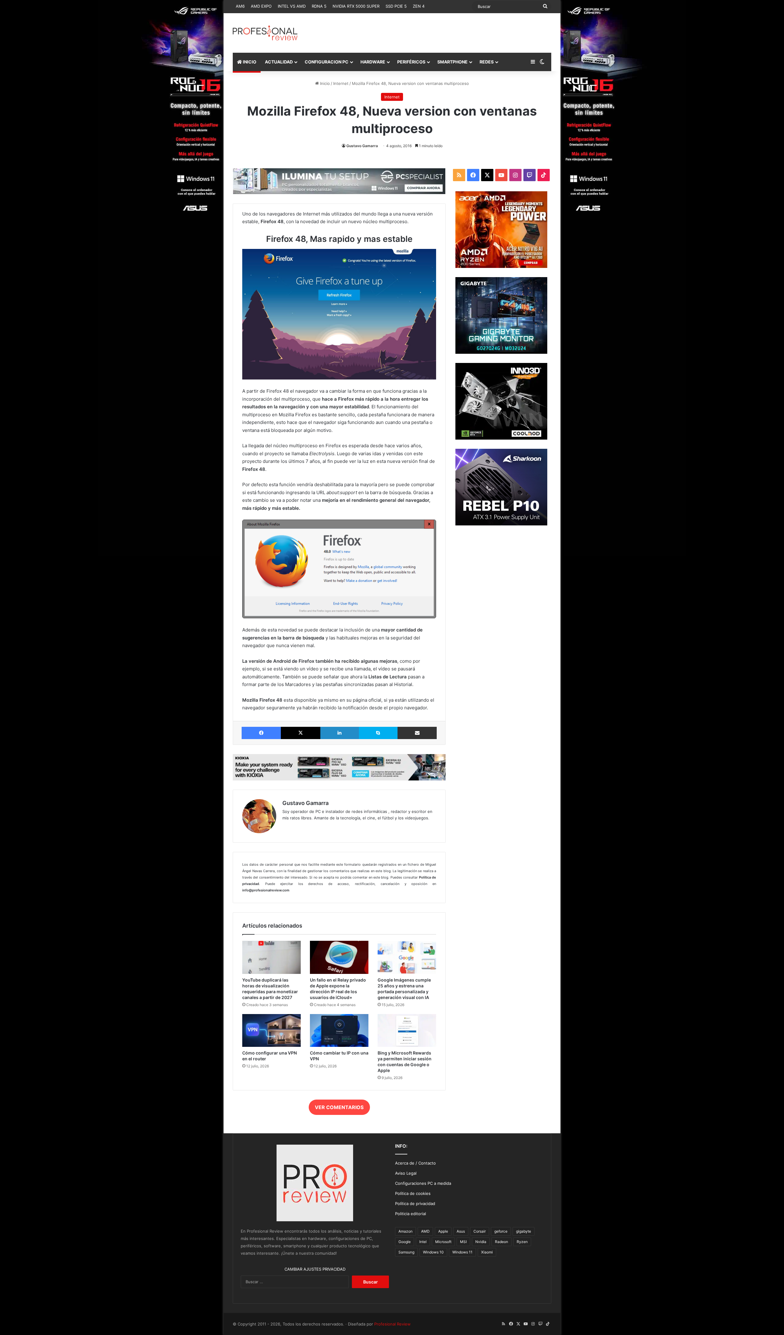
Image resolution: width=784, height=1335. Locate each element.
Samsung (406, 1252)
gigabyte (523, 1231)
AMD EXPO (261, 6)
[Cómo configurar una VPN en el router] (271, 1030)
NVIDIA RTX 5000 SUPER (356, 6)
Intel (423, 1241)
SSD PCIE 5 (396, 6)
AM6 (240, 6)
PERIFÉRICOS (411, 61)
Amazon (405, 1231)
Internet (341, 83)
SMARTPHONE (452, 61)
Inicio (324, 83)
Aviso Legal (406, 1173)
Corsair (479, 1231)
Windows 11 (462, 1252)
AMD (425, 1231)
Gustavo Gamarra (362, 145)
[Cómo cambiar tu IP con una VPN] (339, 1030)
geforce (500, 1231)
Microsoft (443, 1241)
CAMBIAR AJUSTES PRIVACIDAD (315, 1269)
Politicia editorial (410, 1213)
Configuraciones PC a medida (423, 1183)
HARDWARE (372, 61)
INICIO (249, 61)
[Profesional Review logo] (265, 32)
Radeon (501, 1241)
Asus (461, 1231)
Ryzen (522, 1241)
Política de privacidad (415, 1203)
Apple (443, 1231)
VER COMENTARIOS (339, 1107)
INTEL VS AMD (292, 6)
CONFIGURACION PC (327, 61)
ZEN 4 (418, 6)
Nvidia (480, 1241)
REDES (487, 61)
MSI (463, 1241)
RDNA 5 (319, 6)
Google (404, 1241)
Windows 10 (433, 1252)
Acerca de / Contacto (415, 1163)
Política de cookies (413, 1193)
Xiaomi (487, 1252)
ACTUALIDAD (279, 61)
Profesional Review (392, 1324)
